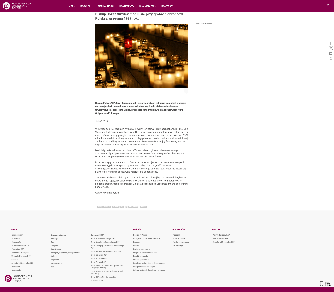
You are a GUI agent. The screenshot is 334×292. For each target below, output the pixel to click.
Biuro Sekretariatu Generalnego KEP (106, 251)
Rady (53, 242)
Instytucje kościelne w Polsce (145, 252)
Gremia (14, 260)
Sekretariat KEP (97, 235)
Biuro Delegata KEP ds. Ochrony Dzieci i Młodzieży (107, 272)
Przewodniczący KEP (20, 245)
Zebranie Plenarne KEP (21, 256)
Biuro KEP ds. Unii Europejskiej (103, 277)
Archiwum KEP (97, 280)
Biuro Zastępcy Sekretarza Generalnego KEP (107, 247)
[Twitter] (330, 48)
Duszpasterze (56, 263)
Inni (52, 267)
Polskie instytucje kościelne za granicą (149, 270)
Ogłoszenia (16, 270)
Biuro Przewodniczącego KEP (103, 239)
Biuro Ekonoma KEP (99, 255)
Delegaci (54, 256)
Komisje (54, 239)
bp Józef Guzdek (132, 207)
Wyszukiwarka (328, 5)
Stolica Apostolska (141, 260)
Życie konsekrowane (141, 249)
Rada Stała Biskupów (20, 252)
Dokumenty (16, 242)
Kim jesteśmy (17, 235)
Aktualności (16, 238)
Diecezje (136, 242)
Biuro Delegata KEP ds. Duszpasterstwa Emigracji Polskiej (107, 266)
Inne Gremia (56, 249)
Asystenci (55, 260)
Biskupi (136, 245)
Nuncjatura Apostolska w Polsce (146, 238)
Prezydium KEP (17, 249)
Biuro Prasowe (179, 238)
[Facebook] (330, 43)
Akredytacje (178, 245)
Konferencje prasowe (181, 242)
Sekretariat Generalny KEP (22, 263)
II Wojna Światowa (104, 207)
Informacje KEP (118, 207)
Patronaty (15, 267)
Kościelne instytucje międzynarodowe (149, 263)
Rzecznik (176, 235)
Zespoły (54, 246)
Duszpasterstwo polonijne (144, 267)
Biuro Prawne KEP (98, 262)
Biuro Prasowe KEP (99, 258)
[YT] (330, 58)
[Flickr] (330, 53)
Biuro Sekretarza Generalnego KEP (105, 242)
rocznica (143, 207)
